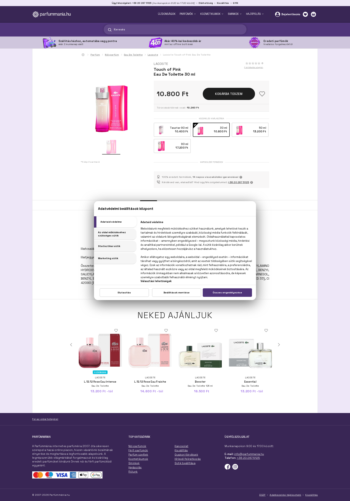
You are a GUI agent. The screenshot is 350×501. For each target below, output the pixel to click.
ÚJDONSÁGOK (167, 14)
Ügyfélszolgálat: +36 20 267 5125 (132, 3)
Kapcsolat (181, 446)
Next (279, 345)
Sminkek (134, 463)
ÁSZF (262, 495)
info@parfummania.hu (249, 454)
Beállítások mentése (176, 292)
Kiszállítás (223, 3)
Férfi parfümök (138, 450)
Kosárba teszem (228, 94)
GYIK (235, 3)
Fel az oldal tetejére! (45, 419)
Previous (71, 345)
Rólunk (133, 471)
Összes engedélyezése (227, 292)
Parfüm (95, 54)
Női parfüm (112, 54)
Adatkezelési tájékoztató (285, 495)
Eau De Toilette (133, 54)
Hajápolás (135, 467)
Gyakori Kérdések (186, 454)
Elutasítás (124, 292)
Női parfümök (137, 446)
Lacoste (153, 54)
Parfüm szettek (138, 454)
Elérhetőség (206, 3)
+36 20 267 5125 (238, 182)
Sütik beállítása (185, 463)
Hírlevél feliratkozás (188, 459)
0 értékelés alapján (253, 67)
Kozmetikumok (138, 459)
